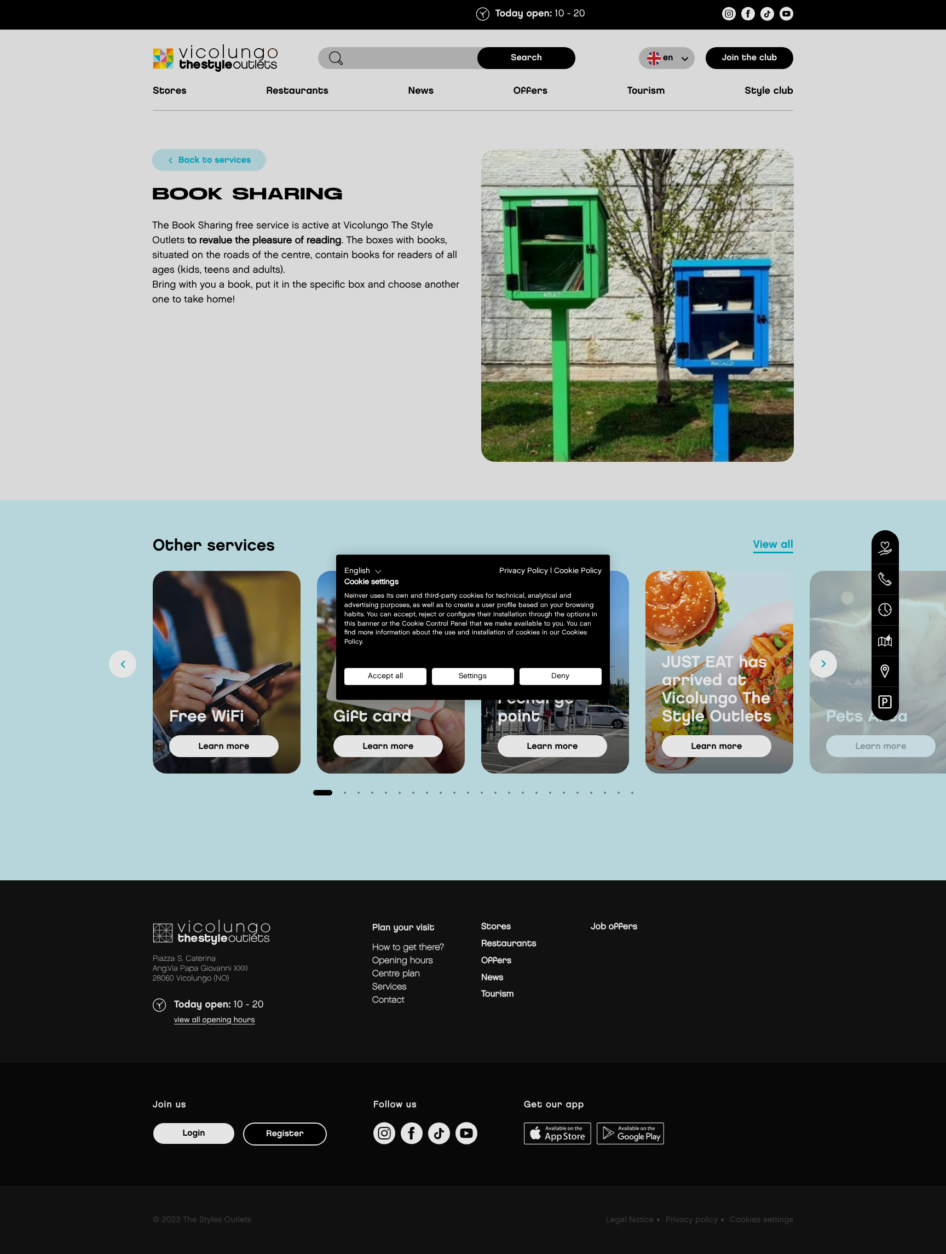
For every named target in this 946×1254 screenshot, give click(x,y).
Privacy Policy (523, 571)
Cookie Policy (578, 571)
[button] (363, 571)
